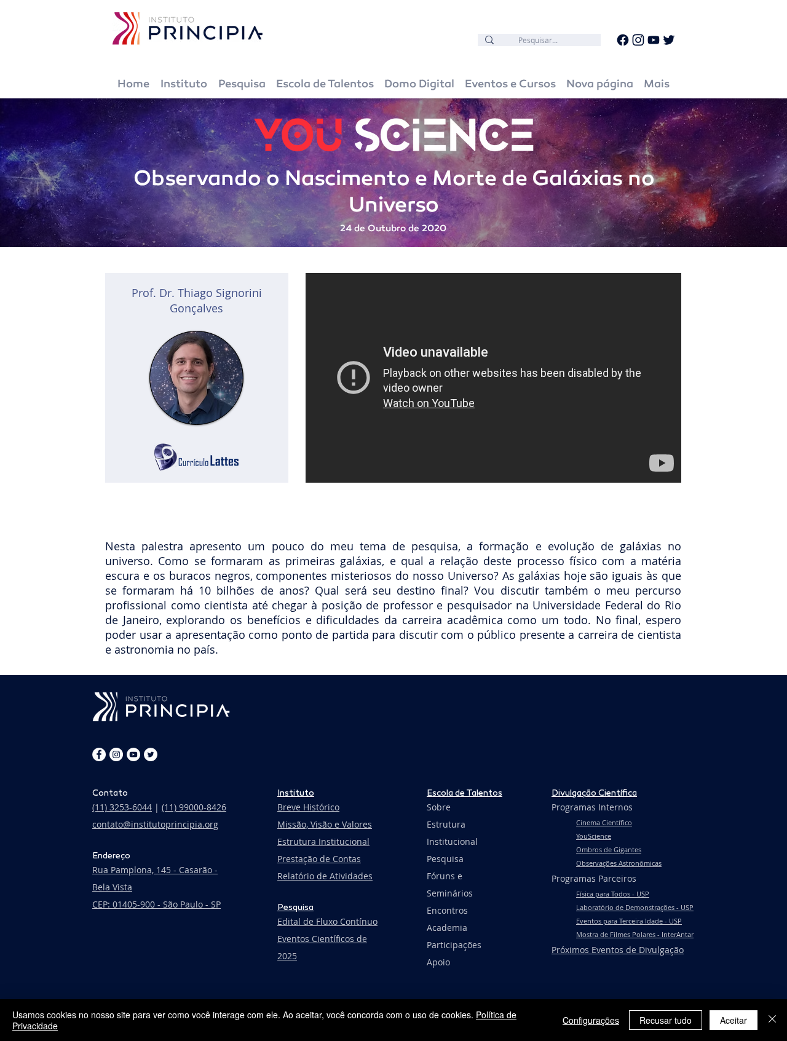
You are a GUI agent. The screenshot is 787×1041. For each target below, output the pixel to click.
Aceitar (733, 1020)
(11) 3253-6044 (122, 807)
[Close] (772, 1020)
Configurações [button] (591, 1020)
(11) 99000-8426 (194, 807)
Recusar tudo (665, 1020)
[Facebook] (623, 40)
